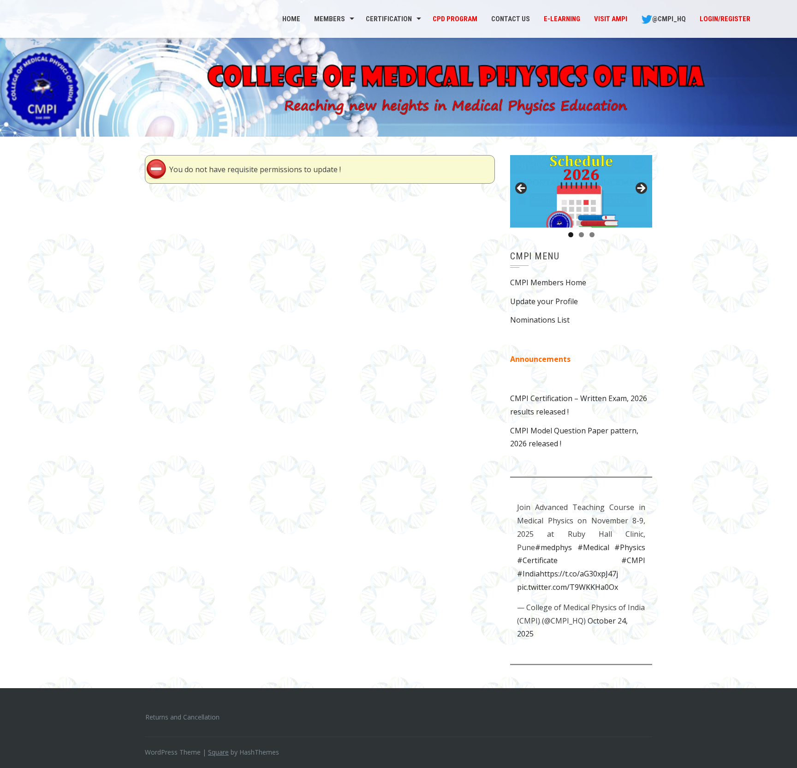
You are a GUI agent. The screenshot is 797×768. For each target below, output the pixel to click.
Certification (389, 19)
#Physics (629, 547)
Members (329, 19)
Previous (522, 189)
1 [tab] (570, 234)
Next (641, 189)
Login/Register (725, 19)
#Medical (593, 547)
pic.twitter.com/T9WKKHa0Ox (567, 587)
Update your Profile (544, 301)
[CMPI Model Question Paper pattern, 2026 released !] (581, 191)
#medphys (553, 547)
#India (528, 574)
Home (291, 19)
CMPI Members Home (548, 282)
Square (218, 752)
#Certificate (537, 560)
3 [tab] (592, 234)
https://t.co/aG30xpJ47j (579, 574)
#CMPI (633, 560)
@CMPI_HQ (669, 19)
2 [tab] (581, 234)
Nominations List (540, 320)
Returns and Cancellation (182, 717)
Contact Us (510, 19)
